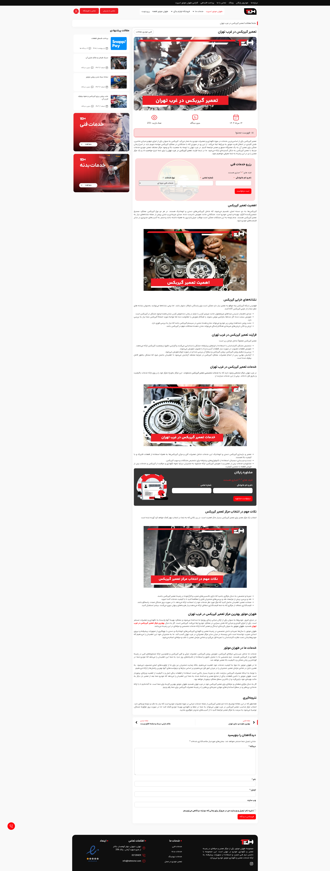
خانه (254, 23)
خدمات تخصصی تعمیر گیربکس (205, 373)
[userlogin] (76, 11)
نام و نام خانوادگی (242, 178)
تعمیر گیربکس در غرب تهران (179, 150)
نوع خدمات (169, 178)
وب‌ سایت (251, 800)
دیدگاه (252, 746)
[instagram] (251, 863)
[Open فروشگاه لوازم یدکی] (172, 11)
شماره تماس (206, 178)
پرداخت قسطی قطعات (99, 38)
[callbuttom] (11, 826)
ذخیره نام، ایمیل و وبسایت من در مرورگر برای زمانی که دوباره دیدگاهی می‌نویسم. (218, 810)
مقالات (248, 23)
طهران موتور (239, 626)
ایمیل (253, 790)
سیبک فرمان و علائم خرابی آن (97, 57)
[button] (252, 133)
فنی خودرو (147, 32)
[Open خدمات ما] (193, 11)
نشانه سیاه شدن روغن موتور (97, 77)
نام (254, 779)
